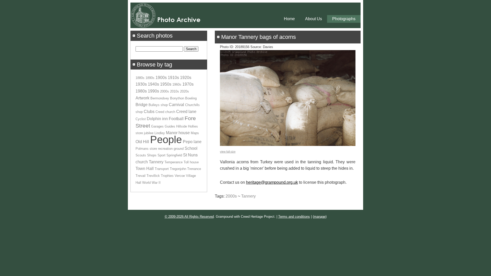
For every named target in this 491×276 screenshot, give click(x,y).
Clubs (149, 111)
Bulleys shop (158, 105)
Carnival (176, 104)
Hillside (181, 126)
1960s (176, 84)
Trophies (167, 176)
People (166, 139)
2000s (231, 196)
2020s (184, 91)
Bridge (142, 104)
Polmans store (146, 149)
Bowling (191, 98)
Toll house (191, 162)
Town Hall (145, 168)
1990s (153, 91)
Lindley (159, 133)
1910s (173, 77)
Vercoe (180, 176)
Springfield (174, 155)
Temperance (173, 162)
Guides (170, 126)
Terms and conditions (294, 216)
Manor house (178, 133)
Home (289, 19)
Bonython (177, 98)
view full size (228, 151)
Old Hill (142, 142)
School (191, 148)
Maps (195, 133)
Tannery (248, 196)
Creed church (165, 112)
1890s (150, 78)
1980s (141, 91)
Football (176, 119)
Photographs (343, 19)
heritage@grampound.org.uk (272, 182)
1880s (140, 78)
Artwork (142, 98)
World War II (151, 183)
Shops (152, 155)
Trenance (194, 169)
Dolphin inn (157, 119)
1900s (161, 77)
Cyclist (141, 119)
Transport (162, 169)
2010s (174, 91)
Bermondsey (159, 98)
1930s (141, 84)
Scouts (141, 155)
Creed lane (186, 111)
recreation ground (171, 149)
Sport (161, 155)
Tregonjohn (178, 169)
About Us (313, 19)
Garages (157, 126)
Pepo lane (192, 142)
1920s (185, 77)
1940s (153, 84)
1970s (188, 84)
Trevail (141, 176)
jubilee (148, 133)
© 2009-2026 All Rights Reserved (189, 216)
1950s (165, 84)
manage (320, 216)
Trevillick (153, 176)
